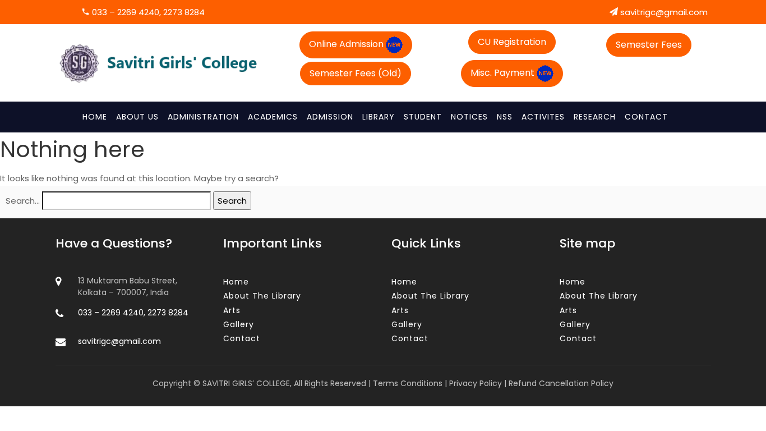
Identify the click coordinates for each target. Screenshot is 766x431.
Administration (203, 116)
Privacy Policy (475, 383)
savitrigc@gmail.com (663, 12)
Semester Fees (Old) (356, 73)
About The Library (262, 295)
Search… (23, 201)
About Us (137, 116)
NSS (505, 116)
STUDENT (423, 116)
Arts (232, 310)
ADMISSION (330, 116)
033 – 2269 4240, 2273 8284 (147, 12)
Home (94, 116)
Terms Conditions (407, 383)
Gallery (238, 324)
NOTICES (469, 116)
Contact (646, 116)
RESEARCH (595, 116)
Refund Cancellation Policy (561, 383)
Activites (543, 116)
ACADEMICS (273, 116)
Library (378, 116)
